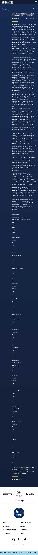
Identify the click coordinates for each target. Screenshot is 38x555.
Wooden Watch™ (26, 522)
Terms (22, 548)
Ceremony (6, 533)
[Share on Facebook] (22, 479)
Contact (23, 530)
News (6, 9)
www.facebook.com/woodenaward (21, 206)
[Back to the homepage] (19, 2)
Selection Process (10, 530)
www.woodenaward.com (18, 203)
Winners (6, 526)
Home (4, 522)
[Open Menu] (36, 2)
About (22, 526)
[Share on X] (19, 479)
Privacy (16, 548)
